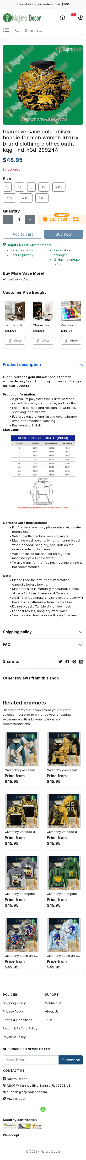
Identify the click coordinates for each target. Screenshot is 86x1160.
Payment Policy (14, 1037)
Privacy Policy (13, 1011)
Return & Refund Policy (20, 1028)
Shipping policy (17, 631)
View (18, 341)
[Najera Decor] (22, 18)
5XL (41, 198)
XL (44, 187)
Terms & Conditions (17, 1020)
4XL (25, 198)
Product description (22, 364)
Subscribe (71, 1060)
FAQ (7, 644)
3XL (9, 198)
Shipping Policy (14, 1003)
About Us (52, 1011)
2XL (58, 187)
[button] (7, 30)
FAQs (49, 1020)
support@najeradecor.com (27, 1092)
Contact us (53, 1003)
